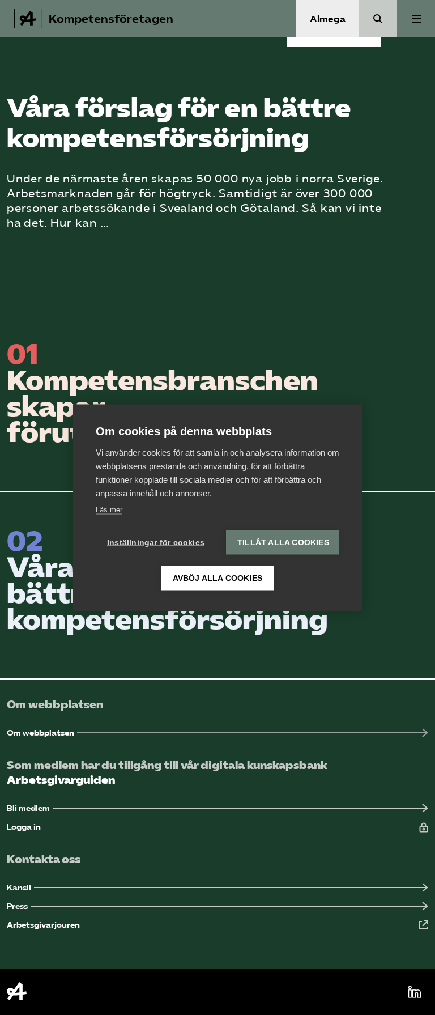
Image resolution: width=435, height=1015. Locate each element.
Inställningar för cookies (155, 542)
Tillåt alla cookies (283, 542)
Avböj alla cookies (218, 578)
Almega (328, 19)
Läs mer (109, 509)
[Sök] (378, 18)
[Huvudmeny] (416, 18)
